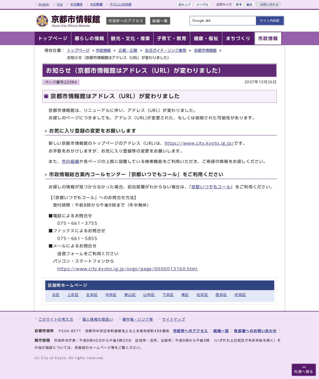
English (44, 4)
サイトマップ (173, 319)
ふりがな (202, 4)
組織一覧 (160, 21)
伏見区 (240, 295)
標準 (239, 4)
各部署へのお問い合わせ (255, 331)
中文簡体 (76, 4)
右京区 (202, 295)
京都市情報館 (205, 50)
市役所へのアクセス (125, 21)
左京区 (92, 295)
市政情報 (103, 50)
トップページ (78, 50)
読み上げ (184, 4)
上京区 (73, 295)
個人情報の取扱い (97, 319)
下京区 (168, 295)
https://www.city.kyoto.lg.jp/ (199, 143)
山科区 (149, 295)
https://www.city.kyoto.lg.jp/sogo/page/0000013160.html (127, 269)
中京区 (111, 295)
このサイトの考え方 (56, 319)
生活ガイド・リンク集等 (165, 50)
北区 (56, 295)
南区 (185, 295)
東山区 (130, 295)
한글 (60, 4)
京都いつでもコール (211, 187)
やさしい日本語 (121, 4)
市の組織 (70, 161)
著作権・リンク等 (137, 319)
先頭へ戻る (304, 372)
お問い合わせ (269, 4)
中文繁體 (96, 4)
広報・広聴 (128, 50)
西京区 (221, 295)
